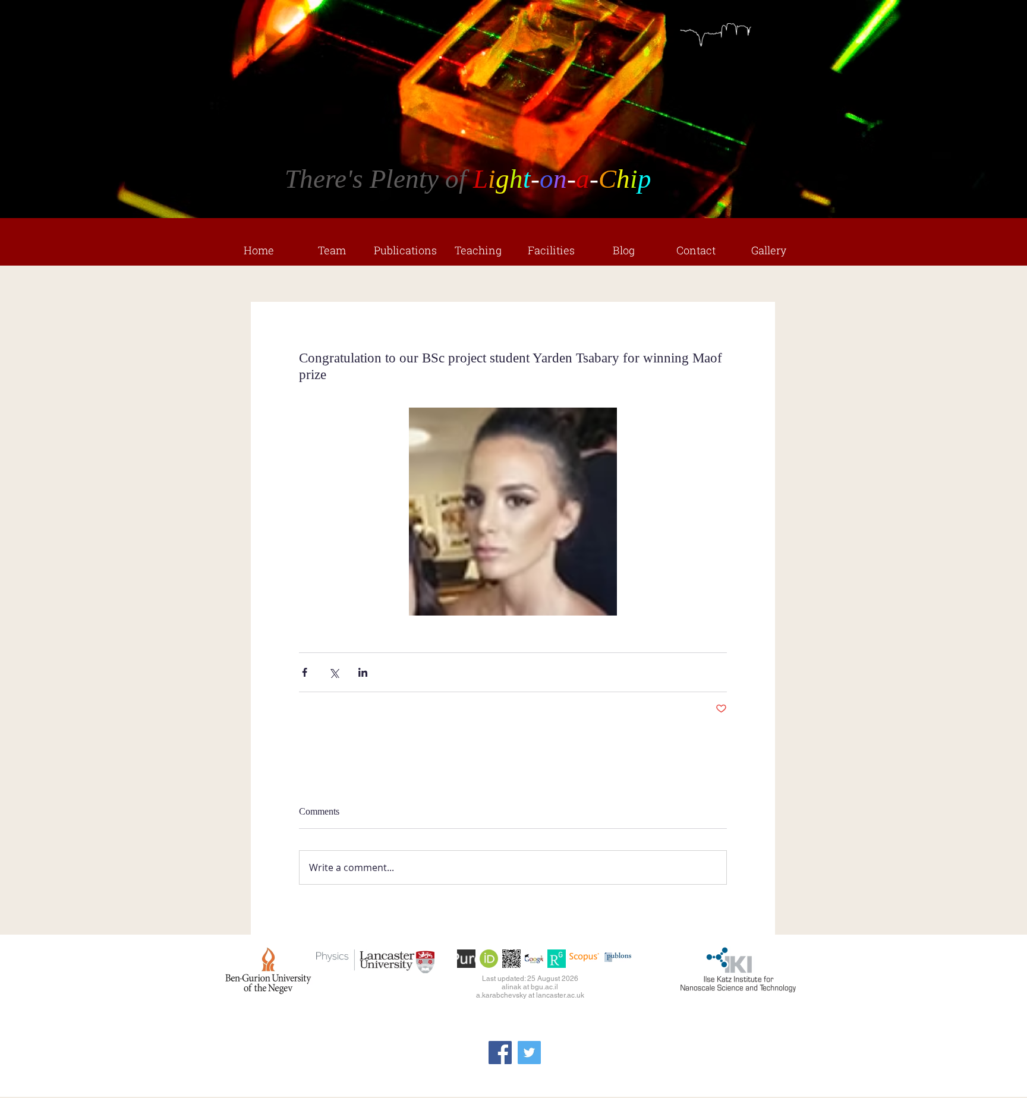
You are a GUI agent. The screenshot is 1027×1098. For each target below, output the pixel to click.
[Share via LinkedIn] (362, 672)
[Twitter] (529, 1052)
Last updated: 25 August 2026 (530, 978)
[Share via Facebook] (304, 672)
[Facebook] (500, 1052)
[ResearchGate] (556, 958)
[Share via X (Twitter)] (333, 672)
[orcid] (489, 958)
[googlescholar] (534, 958)
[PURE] (466, 958)
